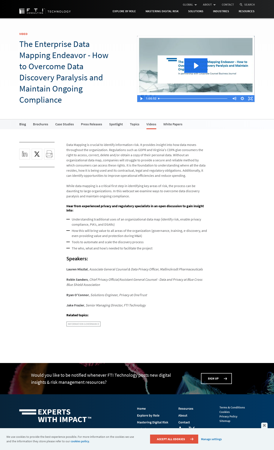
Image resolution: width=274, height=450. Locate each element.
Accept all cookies (171, 439)
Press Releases (91, 124)
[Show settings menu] (242, 98)
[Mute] (234, 98)
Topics (134, 124)
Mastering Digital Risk (162, 11)
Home (141, 408)
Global (188, 4)
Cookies (224, 412)
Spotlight (116, 124)
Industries (221, 11)
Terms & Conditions (232, 407)
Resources (247, 11)
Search (249, 4)
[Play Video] (141, 98)
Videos (151, 124)
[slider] (194, 98)
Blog (22, 124)
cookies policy (80, 441)
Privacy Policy (228, 416)
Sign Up (213, 378)
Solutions (195, 11)
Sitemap (224, 421)
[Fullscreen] (250, 98)
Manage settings (211, 439)
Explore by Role (124, 11)
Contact (228, 4)
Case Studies (64, 124)
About (207, 4)
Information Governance (83, 324)
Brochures (40, 124)
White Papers (172, 124)
